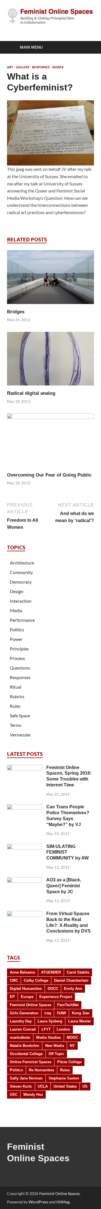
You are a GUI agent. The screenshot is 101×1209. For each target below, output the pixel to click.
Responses (41, 67)
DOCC (53, 988)
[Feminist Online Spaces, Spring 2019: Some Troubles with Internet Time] (24, 768)
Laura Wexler (79, 1021)
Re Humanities (41, 1070)
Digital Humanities (26, 988)
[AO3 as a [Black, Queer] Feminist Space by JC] (24, 880)
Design (16, 591)
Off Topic (56, 1054)
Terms (15, 725)
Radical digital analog (31, 393)
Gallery (22, 67)
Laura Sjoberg (50, 1021)
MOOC (72, 1037)
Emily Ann (73, 988)
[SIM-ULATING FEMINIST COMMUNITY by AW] (24, 847)
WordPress (38, 1201)
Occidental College (26, 1054)
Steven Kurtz (21, 1086)
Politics (17, 629)
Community (21, 572)
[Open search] (87, 47)
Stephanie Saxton (64, 1078)
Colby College (36, 980)
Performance (22, 620)
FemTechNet (68, 1005)
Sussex (57, 67)
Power (16, 639)
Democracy (21, 581)
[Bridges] (50, 278)
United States (65, 1086)
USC (13, 1094)
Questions (20, 667)
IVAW (61, 1013)
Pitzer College (69, 1062)
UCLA (43, 1086)
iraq (47, 1013)
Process (17, 658)
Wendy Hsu (33, 1094)
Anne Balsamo (22, 972)
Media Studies (48, 1037)
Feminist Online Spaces (30, 1005)
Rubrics (17, 696)
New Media (54, 1046)
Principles (19, 648)
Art (10, 67)
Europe (27, 997)
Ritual (15, 686)
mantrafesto (20, 1037)
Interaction (20, 601)
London (63, 1029)
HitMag (63, 1201)
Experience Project (55, 997)
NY (72, 1046)
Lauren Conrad (23, 1029)
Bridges (15, 311)
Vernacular (20, 734)
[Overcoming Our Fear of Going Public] (50, 442)
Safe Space (20, 715)
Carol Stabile (78, 972)
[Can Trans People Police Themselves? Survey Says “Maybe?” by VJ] (24, 807)
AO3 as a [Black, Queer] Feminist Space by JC (63, 885)
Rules (15, 706)
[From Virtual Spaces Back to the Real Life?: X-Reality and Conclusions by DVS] (24, 914)
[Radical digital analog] (50, 360)
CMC (14, 980)
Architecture (22, 562)
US (85, 1086)
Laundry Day (21, 1021)
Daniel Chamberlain (71, 980)
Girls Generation (24, 1013)
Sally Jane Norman (26, 1078)
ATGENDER (51, 972)
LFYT (46, 1029)
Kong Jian (80, 1013)
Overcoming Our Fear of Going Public (49, 475)
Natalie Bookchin (24, 1046)
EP (12, 997)
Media (16, 610)
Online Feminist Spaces (30, 1062)
